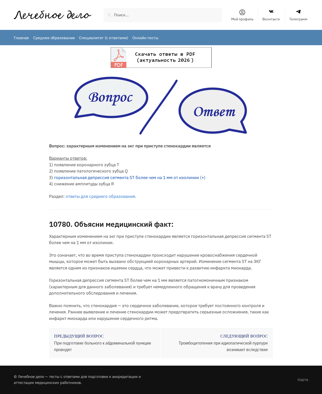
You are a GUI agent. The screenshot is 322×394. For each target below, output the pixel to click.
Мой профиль (242, 19)
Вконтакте (271, 19)
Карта (303, 379)
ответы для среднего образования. (101, 196)
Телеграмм (298, 19)
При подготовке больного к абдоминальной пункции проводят (102, 346)
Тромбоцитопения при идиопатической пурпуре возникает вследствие (223, 346)
